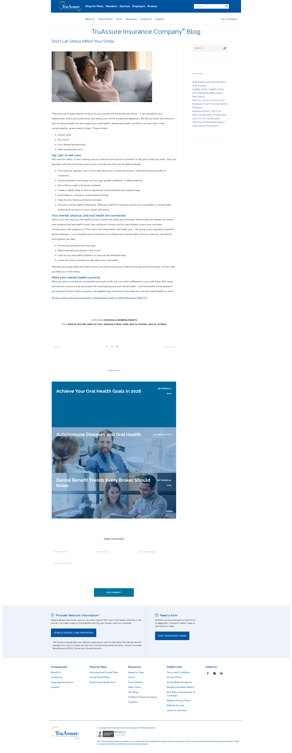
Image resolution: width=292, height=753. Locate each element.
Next (57, 347)
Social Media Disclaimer (179, 682)
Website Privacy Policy (179, 700)
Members (111, 6)
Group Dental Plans (100, 677)
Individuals (110, 320)
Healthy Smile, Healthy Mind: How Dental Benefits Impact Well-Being (208, 93)
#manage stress (112, 324)
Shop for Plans (94, 6)
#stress (161, 324)
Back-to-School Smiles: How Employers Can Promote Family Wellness (209, 104)
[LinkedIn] (221, 673)
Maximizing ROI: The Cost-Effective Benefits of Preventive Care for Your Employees (209, 115)
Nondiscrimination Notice (180, 687)
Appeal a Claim (136, 672)
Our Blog (133, 692)
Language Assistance (62, 682)
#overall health (147, 324)
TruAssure (70, 6)
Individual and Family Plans (104, 672)
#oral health (129, 324)
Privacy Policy (174, 677)
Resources (131, 19)
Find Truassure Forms (172, 635)
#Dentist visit (95, 324)
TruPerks (132, 702)
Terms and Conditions (178, 672)
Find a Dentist (105, 19)
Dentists (125, 6)
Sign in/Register (229, 19)
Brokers (152, 6)
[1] (53, 297)
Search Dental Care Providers (74, 632)
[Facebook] (207, 673)
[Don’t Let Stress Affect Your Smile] (102, 76)
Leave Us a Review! (177, 710)
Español (159, 19)
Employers (138, 6)
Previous (169, 347)
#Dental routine (77, 324)
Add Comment (114, 592)
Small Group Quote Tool (102, 682)
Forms (119, 19)
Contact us (56, 677)
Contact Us (146, 19)
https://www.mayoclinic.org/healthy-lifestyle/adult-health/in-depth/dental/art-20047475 (101, 297)
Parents (132, 320)
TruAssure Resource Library (142, 697)
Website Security (175, 705)
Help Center (134, 687)
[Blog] (214, 673)
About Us (90, 19)
